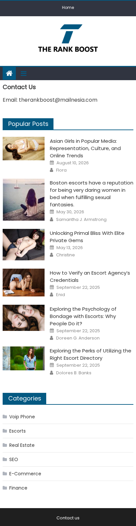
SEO (13, 459)
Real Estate (22, 445)
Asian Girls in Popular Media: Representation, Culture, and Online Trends (85, 148)
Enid (60, 295)
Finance (18, 488)
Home (68, 7)
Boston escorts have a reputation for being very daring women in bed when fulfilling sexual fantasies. (91, 193)
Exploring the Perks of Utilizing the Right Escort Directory (90, 354)
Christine (65, 255)
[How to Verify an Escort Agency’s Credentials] (24, 282)
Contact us (68, 518)
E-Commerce (25, 473)
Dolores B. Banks (73, 373)
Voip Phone (22, 416)
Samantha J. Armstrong (81, 220)
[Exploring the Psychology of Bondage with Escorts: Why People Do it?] (24, 318)
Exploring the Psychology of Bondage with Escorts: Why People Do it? (83, 316)
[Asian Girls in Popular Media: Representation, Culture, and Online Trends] (24, 148)
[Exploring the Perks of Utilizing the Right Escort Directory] (24, 358)
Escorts (17, 431)
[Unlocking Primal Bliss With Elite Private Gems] (24, 244)
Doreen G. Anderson (78, 338)
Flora (61, 170)
